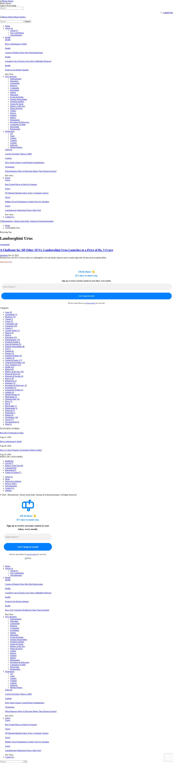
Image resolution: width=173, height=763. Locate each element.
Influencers (10, 381)
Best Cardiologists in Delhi (16, 44)
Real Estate (14, 127)
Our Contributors (17, 33)
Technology (10, 131)
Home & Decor (16, 108)
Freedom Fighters (17, 102)
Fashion (13, 115)
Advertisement (16, 35)
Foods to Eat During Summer (17, 70)
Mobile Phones (16, 147)
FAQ (8, 349)
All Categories (11, 76)
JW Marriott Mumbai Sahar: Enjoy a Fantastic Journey (27, 193)
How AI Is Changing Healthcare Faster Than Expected (27, 610)
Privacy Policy (11, 484)
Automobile (15, 83)
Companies (14, 88)
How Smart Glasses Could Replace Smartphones (24, 162)
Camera (13, 138)
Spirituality (10, 413)
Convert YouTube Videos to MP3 (18, 154)
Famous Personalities (18, 99)
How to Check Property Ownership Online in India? (21, 450)
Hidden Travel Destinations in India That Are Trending (27, 202)
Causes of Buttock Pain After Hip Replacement (24, 53)
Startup (13, 92)
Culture (13, 111)
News (8, 401)
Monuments (15, 120)
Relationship (15, 129)
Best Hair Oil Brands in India (11, 433)
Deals (8, 335)
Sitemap (8, 490)
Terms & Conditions (13, 481)
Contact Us (9, 217)
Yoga (8, 424)
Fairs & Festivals (13, 344)
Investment (14, 90)
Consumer (11, 326)
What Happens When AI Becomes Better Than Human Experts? (31, 171)
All (11, 134)
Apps (12, 136)
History (13, 118)
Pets (7, 404)
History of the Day (17, 106)
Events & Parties (16, 97)
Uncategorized (12, 422)
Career (9, 321)
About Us (9, 28)
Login (165, 13)
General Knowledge (15, 362)
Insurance (10, 383)
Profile (170, 13)
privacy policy (90, 303)
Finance (9, 353)
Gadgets (13, 140)
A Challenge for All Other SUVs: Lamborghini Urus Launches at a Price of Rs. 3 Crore (56, 250)
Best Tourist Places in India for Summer (21, 184)
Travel (7, 178)
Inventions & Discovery (19, 122)
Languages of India (18, 124)
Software (13, 145)
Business (13, 86)
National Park (12, 399)
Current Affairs (12, 330)
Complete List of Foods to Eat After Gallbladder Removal (28, 61)
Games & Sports (16, 104)
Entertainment (15, 79)
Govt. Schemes (13, 365)
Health (7, 37)
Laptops (13, 143)
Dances (13, 113)
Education (14, 81)
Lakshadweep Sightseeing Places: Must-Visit (23, 210)
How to (9, 378)
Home (7, 26)
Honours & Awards (14, 376)
